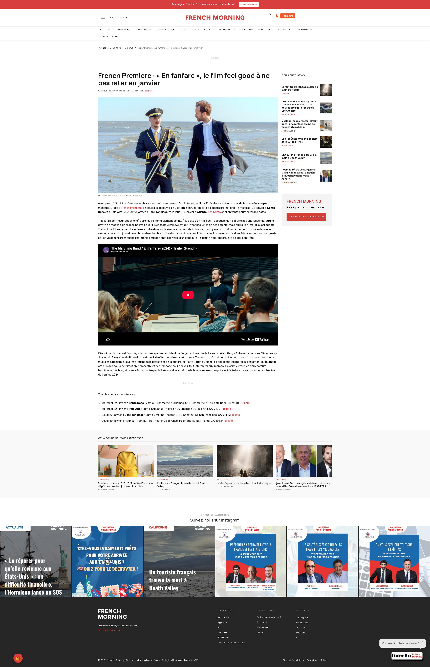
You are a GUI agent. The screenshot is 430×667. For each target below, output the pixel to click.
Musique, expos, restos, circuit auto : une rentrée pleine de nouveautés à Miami (300, 124)
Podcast (287, 146)
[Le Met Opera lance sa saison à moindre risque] (245, 461)
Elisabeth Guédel (106, 489)
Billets (246, 403)
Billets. (227, 408)
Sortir (286, 94)
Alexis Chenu (163, 489)
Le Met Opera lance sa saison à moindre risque (300, 88)
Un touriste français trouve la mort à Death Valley (299, 156)
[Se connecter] (276, 15)
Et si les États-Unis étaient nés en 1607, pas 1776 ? (299, 140)
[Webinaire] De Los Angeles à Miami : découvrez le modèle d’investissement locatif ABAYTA (299, 174)
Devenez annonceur (109, 630)
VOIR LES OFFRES (248, 4)
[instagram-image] (35, 561)
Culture (117, 48)
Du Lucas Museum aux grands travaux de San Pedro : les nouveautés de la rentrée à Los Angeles (299, 106)
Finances (281, 480)
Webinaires (289, 183)
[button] (269, 14)
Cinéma (129, 48)
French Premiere (131, 207)
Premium (288, 15)
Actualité (104, 48)
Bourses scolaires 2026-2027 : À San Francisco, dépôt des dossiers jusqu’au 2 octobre (126, 484)
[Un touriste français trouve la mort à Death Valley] (185, 461)
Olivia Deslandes (225, 486)
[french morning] (215, 17)
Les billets (214, 212)
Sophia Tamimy (283, 489)
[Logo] (155, 614)
